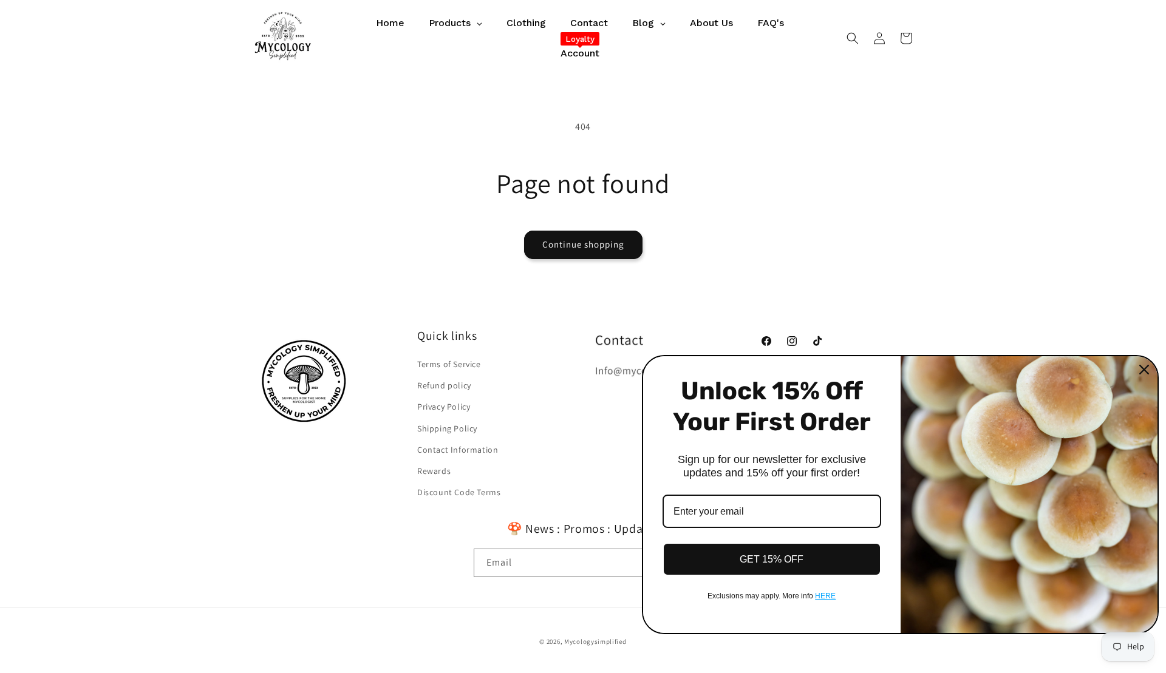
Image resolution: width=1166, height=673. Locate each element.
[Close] (1144, 369)
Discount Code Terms (458, 492)
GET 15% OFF (771, 559)
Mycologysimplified (595, 641)
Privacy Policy (443, 406)
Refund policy (444, 385)
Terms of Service (449, 364)
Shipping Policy (447, 428)
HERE (825, 596)
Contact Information (457, 449)
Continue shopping (583, 244)
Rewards (434, 470)
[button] (852, 38)
